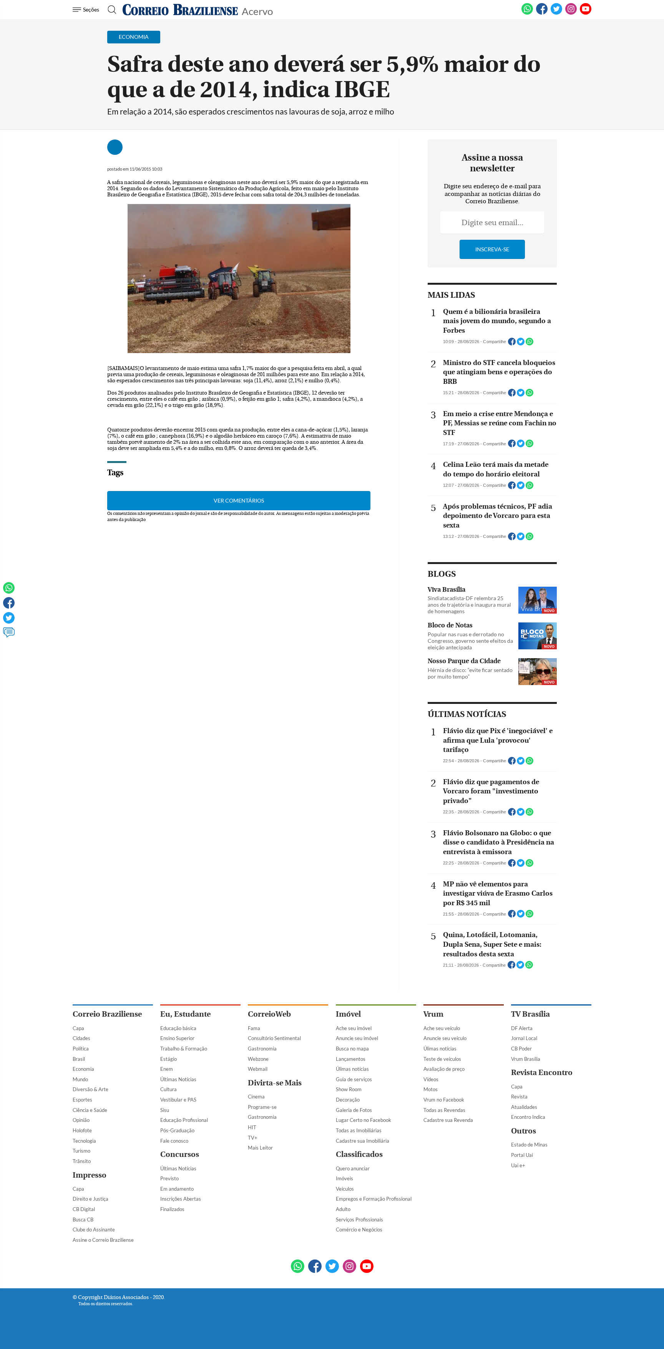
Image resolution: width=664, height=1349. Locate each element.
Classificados (359, 1154)
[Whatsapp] (9, 591)
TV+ (252, 1138)
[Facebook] (542, 13)
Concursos (179, 1154)
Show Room (349, 1089)
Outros (523, 1131)
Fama (254, 1028)
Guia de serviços (354, 1079)
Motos (430, 1089)
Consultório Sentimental (274, 1038)
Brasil (79, 1059)
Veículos (345, 1189)
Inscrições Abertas (180, 1199)
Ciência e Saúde (90, 1110)
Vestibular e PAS (178, 1100)
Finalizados (172, 1209)
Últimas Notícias (178, 1079)
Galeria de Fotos (354, 1110)
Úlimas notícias (352, 1069)
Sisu (164, 1110)
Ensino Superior (177, 1038)
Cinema (256, 1096)
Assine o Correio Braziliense (103, 1240)
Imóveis (344, 1178)
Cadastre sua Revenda (448, 1120)
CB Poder (521, 1048)
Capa (78, 1028)
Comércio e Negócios (359, 1229)
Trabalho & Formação (183, 1048)
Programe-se (262, 1107)
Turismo (81, 1151)
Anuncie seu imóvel (357, 1038)
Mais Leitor (260, 1148)
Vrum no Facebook (443, 1100)
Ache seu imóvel (354, 1028)
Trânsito (82, 1161)
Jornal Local (524, 1038)
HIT (252, 1127)
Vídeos (430, 1079)
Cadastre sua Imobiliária (362, 1141)
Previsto (169, 1178)
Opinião (81, 1120)
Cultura (168, 1089)
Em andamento (177, 1189)
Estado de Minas (529, 1145)
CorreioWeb (269, 1014)
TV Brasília (530, 1014)
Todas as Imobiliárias (359, 1130)
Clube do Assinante (94, 1229)
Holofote (82, 1130)
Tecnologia (84, 1141)
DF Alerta (522, 1028)
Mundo (80, 1079)
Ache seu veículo (441, 1028)
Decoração (348, 1100)
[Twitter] (9, 621)
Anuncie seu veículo (444, 1038)
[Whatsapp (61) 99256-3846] (527, 13)
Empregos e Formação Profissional (374, 1199)
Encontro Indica (528, 1117)
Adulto (343, 1209)
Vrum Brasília (525, 1059)
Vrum (433, 1014)
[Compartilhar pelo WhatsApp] (529, 344)
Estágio (168, 1059)
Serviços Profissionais (359, 1219)
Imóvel (348, 1014)
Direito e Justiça (90, 1199)
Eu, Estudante (185, 1014)
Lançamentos (350, 1059)
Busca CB (83, 1219)
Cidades (81, 1038)
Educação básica (178, 1028)
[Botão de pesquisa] (109, 9)
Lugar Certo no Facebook (363, 1120)
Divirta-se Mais (275, 1083)
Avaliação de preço (444, 1069)
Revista (519, 1096)
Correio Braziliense (107, 1014)
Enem (166, 1069)
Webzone (258, 1059)
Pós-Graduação (177, 1130)
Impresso (89, 1175)
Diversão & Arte (90, 1089)
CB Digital (84, 1209)
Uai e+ (518, 1165)
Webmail (257, 1069)
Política (81, 1048)
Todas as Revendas (444, 1110)
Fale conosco (174, 1141)
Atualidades (524, 1107)
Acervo (257, 10)
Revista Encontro (542, 1072)
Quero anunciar (353, 1168)
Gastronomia (262, 1048)
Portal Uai (522, 1155)
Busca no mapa (352, 1048)
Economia (83, 1069)
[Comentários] (9, 636)
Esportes (82, 1100)
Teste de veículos (442, 1059)
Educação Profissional (184, 1120)
